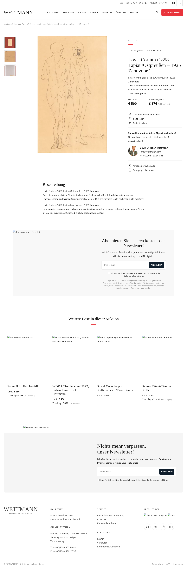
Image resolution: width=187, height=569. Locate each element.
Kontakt (135, 12)
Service (94, 12)
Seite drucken (140, 122)
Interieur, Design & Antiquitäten (27, 24)
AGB (168, 564)
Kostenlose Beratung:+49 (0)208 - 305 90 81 (144, 3)
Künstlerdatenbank (106, 523)
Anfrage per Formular (143, 170)
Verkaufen (68, 12)
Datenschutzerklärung (133, 276)
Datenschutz (157, 564)
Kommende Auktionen (108, 546)
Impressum (178, 564)
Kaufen (82, 12)
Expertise (101, 519)
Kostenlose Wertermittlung (110, 515)
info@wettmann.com (150, 151)
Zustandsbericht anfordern (146, 114)
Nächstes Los (153, 50)
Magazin (107, 12)
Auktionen (52, 12)
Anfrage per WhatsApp (144, 165)
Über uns (121, 12)
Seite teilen (138, 118)
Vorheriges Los (136, 50)
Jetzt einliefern (172, 12)
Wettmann (18, 12)
